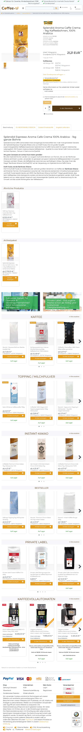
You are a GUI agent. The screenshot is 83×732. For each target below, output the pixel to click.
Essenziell (9, 727)
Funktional (19, 729)
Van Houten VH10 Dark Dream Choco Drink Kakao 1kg (39, 465)
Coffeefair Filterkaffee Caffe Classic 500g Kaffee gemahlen (69, 348)
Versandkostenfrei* (51, 78)
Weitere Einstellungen (33, 729)
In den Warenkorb (66, 108)
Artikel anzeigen (10, 278)
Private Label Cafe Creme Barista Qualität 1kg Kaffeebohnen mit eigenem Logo (68, 574)
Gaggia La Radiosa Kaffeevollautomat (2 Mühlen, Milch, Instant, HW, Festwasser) (40, 631)
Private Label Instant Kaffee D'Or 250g (13, 573)
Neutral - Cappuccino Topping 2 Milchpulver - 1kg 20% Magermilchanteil (68, 409)
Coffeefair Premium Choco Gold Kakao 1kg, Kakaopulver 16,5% (68, 465)
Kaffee (18, 13)
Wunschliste (49, 114)
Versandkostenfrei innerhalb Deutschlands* (59, 1)
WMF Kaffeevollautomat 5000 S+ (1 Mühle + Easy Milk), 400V (13, 630)
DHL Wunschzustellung (41, 727)
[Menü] (80, 712)
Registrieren (47, 690)
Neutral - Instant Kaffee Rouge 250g (67, 518)
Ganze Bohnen (26, 13)
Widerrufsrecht (28, 693)
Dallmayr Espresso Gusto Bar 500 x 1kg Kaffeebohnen (9, 213)
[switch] (76, 724)
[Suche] (56, 8)
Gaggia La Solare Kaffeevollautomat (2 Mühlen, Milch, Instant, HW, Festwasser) (68, 631)
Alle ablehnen (68, 701)
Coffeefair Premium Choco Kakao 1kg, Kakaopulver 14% (13, 465)
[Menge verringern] (49, 109)
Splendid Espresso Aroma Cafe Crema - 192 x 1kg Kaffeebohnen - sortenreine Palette (10, 266)
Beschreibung (8, 127)
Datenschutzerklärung (31, 690)
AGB (24, 688)
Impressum (30, 719)
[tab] (8, 127)
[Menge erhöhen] (49, 107)
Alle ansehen (74, 317)
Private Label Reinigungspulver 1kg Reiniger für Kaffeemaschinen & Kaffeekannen (41, 574)
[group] (10, 200)
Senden (47, 102)
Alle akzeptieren (68, 697)
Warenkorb (7, 690)
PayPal (8, 729)
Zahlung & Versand (9, 688)
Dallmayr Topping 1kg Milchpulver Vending (13, 518)
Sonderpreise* (50, 3)
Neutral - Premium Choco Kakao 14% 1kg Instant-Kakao (40, 518)
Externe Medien (23, 727)
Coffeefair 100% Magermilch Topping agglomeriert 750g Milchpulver (39, 409)
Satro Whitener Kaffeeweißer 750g (14, 407)
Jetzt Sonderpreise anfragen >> (54, 74)
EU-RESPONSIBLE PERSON (25, 127)
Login (45, 688)
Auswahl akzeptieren (68, 705)
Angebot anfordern (63, 127)
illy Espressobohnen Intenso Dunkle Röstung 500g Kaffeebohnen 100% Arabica (39, 349)
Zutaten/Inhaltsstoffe (45, 127)
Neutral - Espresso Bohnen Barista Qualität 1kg (13, 348)
